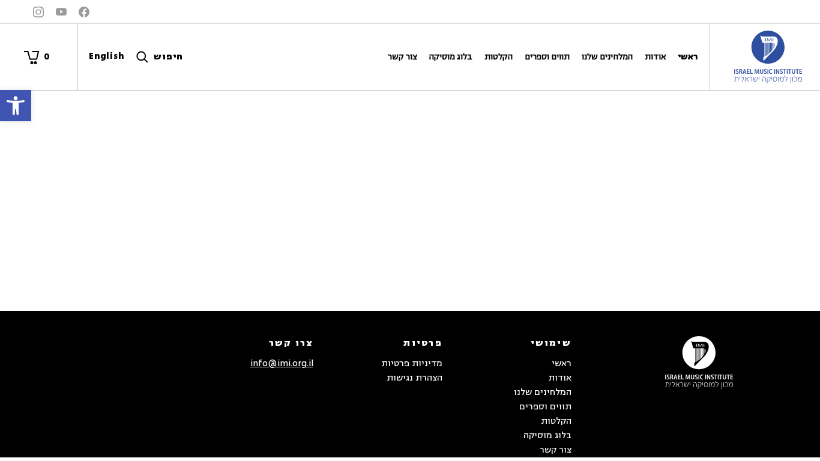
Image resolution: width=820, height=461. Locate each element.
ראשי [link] (688, 56)
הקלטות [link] (498, 56)
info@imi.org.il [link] (281, 363)
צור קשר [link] (402, 56)
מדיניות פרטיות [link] (411, 363)
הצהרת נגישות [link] (414, 378)
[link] (15, 105)
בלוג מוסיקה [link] (450, 56)
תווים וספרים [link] (547, 56)
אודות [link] (655, 56)
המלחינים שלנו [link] (607, 56)
